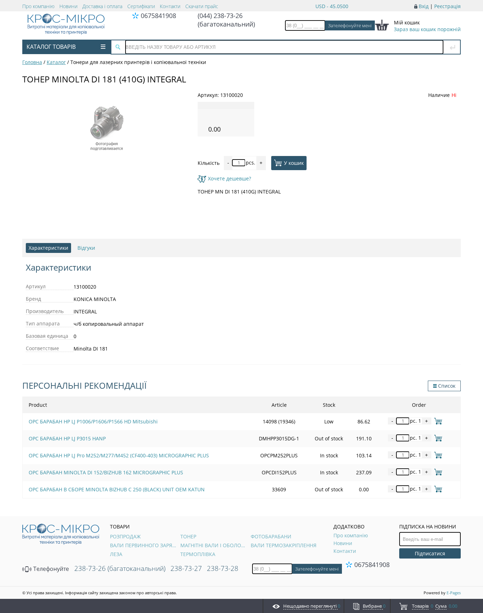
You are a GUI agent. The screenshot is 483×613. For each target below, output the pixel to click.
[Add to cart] (436, 420)
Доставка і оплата (102, 6)
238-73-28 (222, 568)
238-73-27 (186, 568)
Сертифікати (141, 6)
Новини (68, 6)
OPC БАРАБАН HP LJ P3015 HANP (67, 438)
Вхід (424, 6)
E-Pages (454, 592)
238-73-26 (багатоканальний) (119, 568)
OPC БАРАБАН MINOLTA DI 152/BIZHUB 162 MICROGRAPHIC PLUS (106, 472)
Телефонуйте (50, 569)
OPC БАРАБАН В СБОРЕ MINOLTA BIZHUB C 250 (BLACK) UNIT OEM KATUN (117, 489)
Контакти (170, 6)
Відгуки (86, 247)
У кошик (294, 162)
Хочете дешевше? (229, 178)
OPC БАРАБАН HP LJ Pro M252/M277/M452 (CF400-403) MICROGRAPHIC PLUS (119, 455)
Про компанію (38, 6)
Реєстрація (447, 6)
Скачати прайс (201, 6)
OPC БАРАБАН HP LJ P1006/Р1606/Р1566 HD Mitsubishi (93, 421)
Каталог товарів (51, 47)
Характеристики (48, 247)
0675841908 (158, 15)
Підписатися (430, 553)
